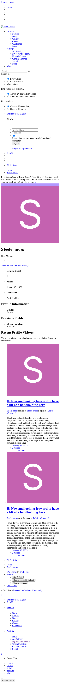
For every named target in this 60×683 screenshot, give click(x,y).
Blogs (14, 36)
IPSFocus (24, 572)
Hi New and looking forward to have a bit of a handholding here (33, 403)
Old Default (17, 577)
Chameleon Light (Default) (23, 580)
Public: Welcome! (41, 518)
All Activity (17, 51)
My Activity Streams (21, 54)
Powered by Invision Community (28, 590)
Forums (15, 34)
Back (14, 613)
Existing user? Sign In (17, 114)
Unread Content (19, 56)
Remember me (18, 138)
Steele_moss (12, 411)
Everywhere (15, 79)
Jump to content (8, 2)
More (14, 46)
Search (15, 61)
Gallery (15, 39)
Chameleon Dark (20, 583)
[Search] (28, 71)
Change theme (8, 680)
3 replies (16, 448)
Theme (10, 574)
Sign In (16, 143)
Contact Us (12, 585)
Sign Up (10, 153)
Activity (10, 49)
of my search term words (23, 94)
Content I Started (19, 59)
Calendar (16, 41)
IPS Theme (12, 572)
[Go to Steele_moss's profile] (33, 395)
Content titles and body (20, 106)
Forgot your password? (22, 148)
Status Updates (16, 81)
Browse (10, 31)
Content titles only (18, 109)
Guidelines (17, 44)
